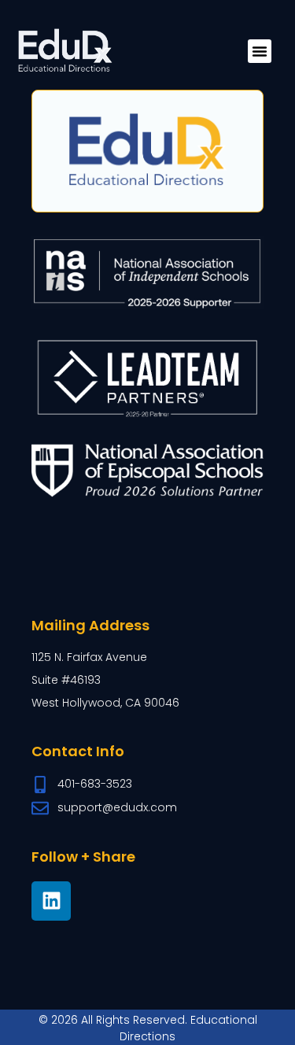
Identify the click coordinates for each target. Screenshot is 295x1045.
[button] (259, 51)
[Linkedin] (51, 901)
